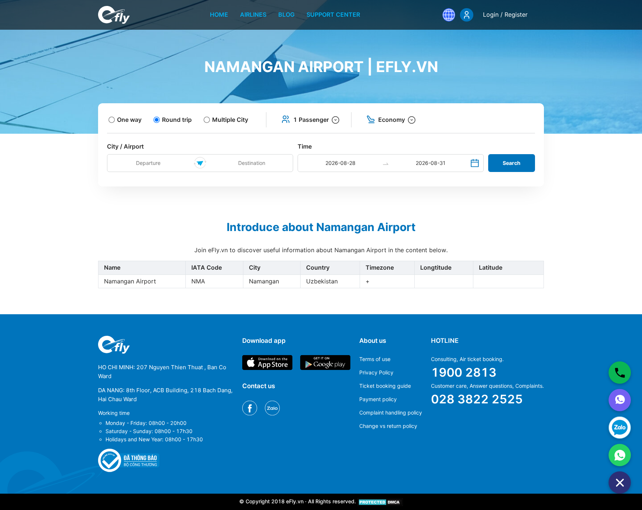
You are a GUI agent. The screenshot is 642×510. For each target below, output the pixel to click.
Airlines (253, 14)
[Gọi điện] (620, 372)
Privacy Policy (376, 372)
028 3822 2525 (477, 399)
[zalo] (620, 427)
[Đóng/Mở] (620, 482)
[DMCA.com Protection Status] (380, 501)
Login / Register (505, 14)
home (219, 14)
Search (512, 163)
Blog (286, 14)
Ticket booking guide (385, 386)
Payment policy (378, 399)
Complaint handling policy (390, 412)
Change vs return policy (388, 426)
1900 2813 (463, 372)
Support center (333, 14)
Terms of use (374, 359)
